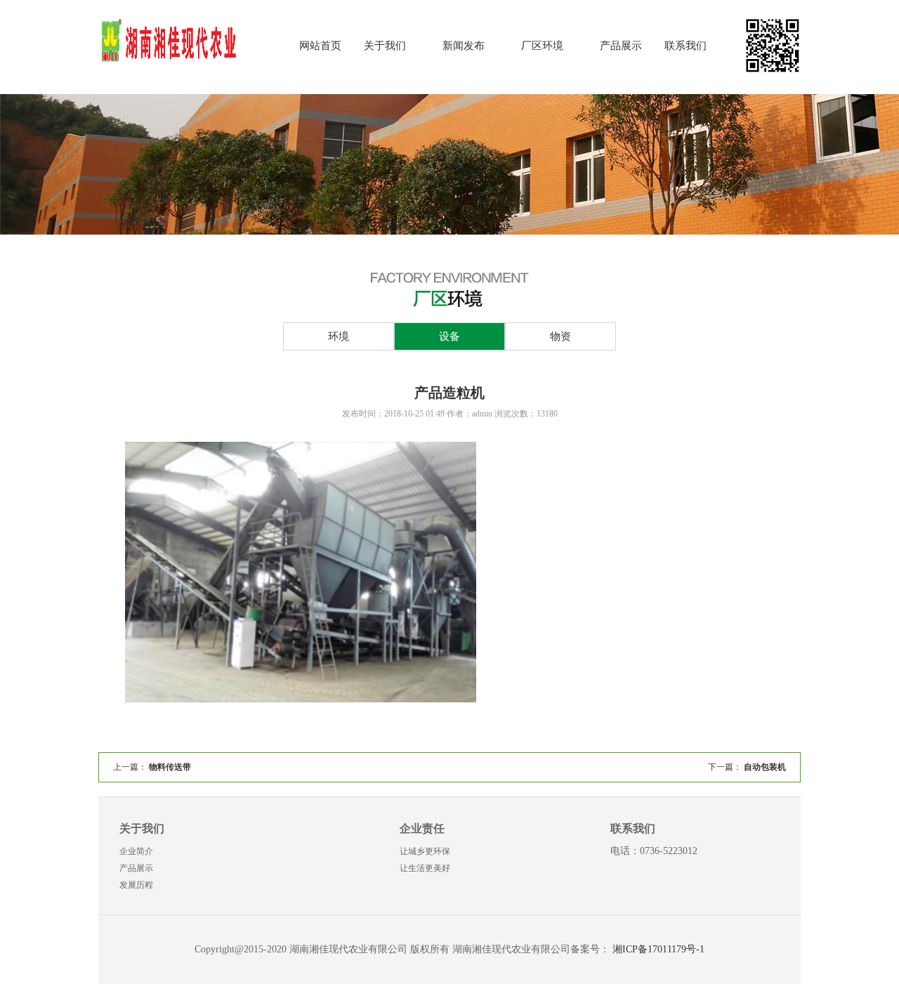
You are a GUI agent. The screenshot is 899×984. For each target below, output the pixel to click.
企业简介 (136, 851)
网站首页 (320, 45)
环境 (338, 336)
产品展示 (621, 45)
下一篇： (747, 767)
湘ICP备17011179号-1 (658, 949)
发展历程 (136, 885)
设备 (449, 336)
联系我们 (685, 45)
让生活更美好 (425, 868)
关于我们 (385, 45)
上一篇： (152, 767)
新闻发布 (463, 45)
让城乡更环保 (425, 851)
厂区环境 (542, 45)
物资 (560, 336)
